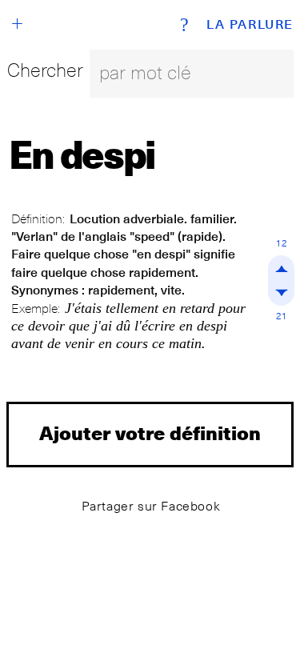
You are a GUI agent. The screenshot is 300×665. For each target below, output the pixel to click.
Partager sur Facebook (151, 506)
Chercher (45, 70)
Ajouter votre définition (150, 432)
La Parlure (250, 24)
